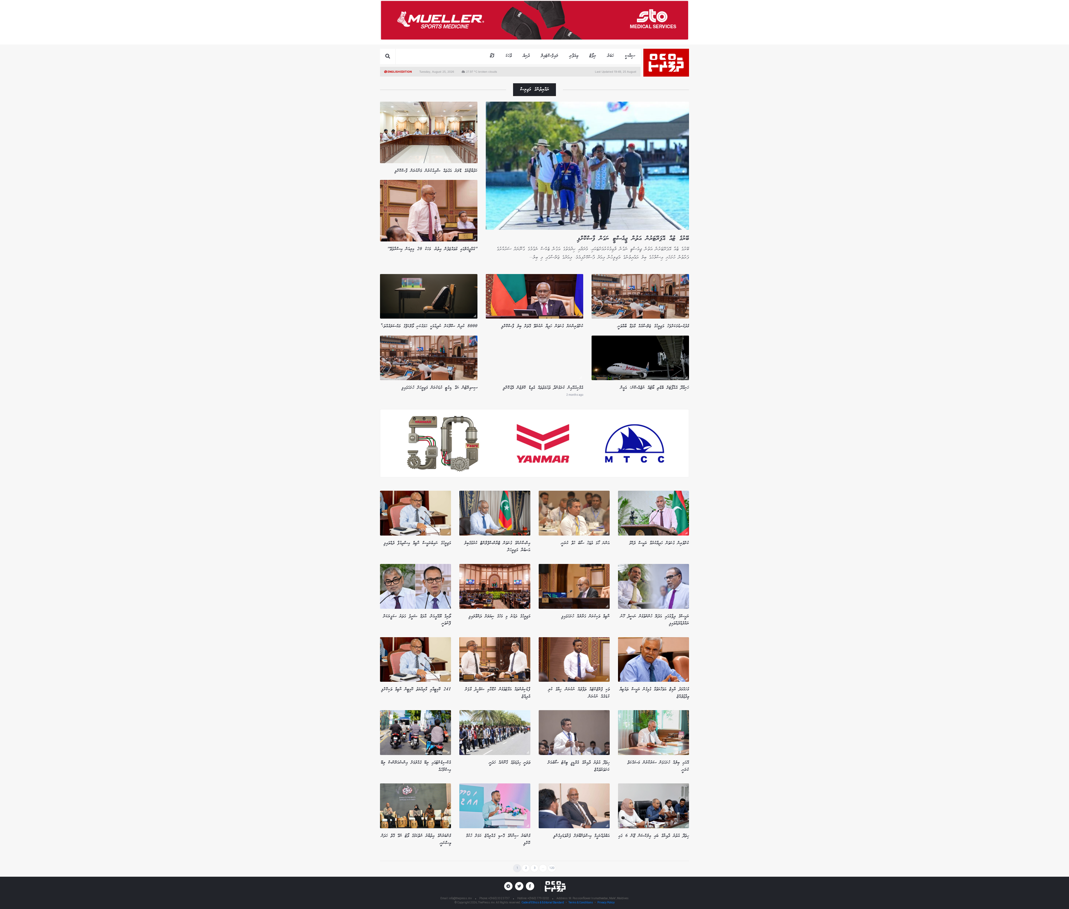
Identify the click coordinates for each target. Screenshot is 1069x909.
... (543, 868)
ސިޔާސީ (630, 55)
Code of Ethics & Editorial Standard (543, 902)
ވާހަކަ (509, 55)
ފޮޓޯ (492, 55)
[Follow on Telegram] (508, 886)
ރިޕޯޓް (592, 55)
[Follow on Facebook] (530, 886)
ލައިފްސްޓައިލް (549, 55)
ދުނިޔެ (526, 55)
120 (551, 868)
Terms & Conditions (580, 902)
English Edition (399, 71)
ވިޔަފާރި (573, 55)
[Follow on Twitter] (519, 886)
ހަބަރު (610, 55)
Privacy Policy (606, 902)
